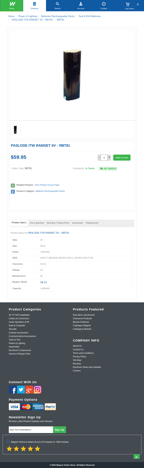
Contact (103, 8)
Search (58, 8)
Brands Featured (81, 322)
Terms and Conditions (83, 353)
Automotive (14, 347)
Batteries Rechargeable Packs (50, 191)
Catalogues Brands (82, 329)
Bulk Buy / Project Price (58, 223)
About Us (77, 346)
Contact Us (78, 349)
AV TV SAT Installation (19, 315)
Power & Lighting (17, 343)
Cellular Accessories (18, 333)
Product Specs (19, 222)
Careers (77, 370)
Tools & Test (14, 340)
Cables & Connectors (19, 318)
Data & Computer (17, 325)
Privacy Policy (79, 356)
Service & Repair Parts (19, 354)
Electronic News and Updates (87, 367)
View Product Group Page (47, 185)
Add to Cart (122, 157)
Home (11, 8)
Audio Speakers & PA (19, 322)
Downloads (77, 223)
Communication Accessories (22, 336)
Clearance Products (82, 318)
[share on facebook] (13, 390)
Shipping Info (92, 223)
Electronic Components (20, 350)
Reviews (77, 363)
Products (34, 8)
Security (13, 329)
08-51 (43, 282)
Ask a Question (37, 223)
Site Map (77, 360)
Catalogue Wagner (82, 325)
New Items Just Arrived (83, 315)
